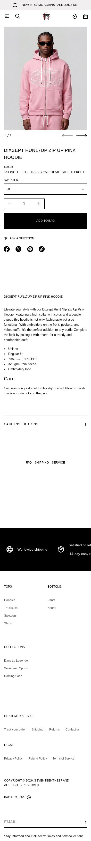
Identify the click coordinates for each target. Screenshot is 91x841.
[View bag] (85, 16)
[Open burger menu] (7, 16)
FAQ (29, 462)
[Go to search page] (17, 16)
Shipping (34, 172)
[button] (17, 16)
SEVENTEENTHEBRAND (51, 780)
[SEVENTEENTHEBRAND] (46, 16)
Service (58, 462)
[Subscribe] (84, 822)
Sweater (11, 180)
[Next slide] (81, 135)
